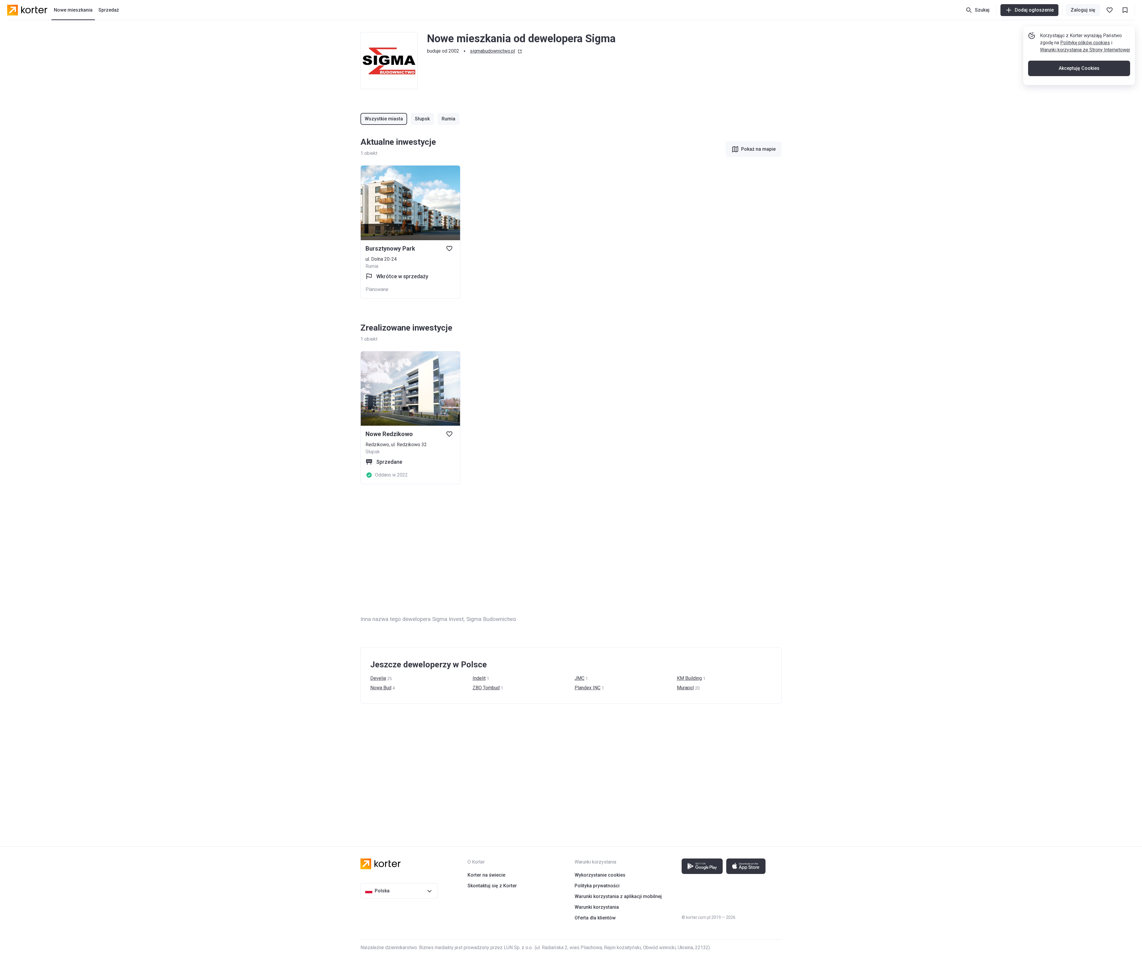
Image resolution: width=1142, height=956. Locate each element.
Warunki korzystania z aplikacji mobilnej (618, 896)
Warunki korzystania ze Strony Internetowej (1085, 50)
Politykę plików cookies (1085, 42)
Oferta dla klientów (595, 918)
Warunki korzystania (597, 907)
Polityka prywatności (597, 886)
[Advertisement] (538, 549)
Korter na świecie (486, 875)
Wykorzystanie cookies (600, 875)
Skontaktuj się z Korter (492, 886)
